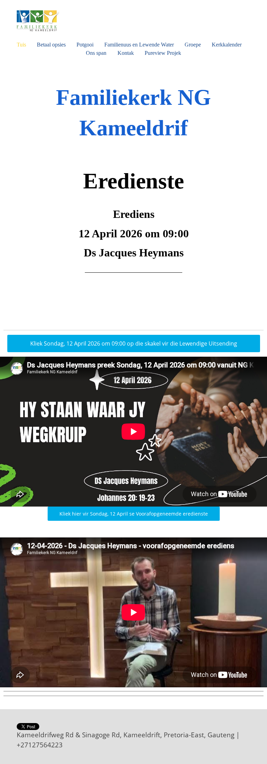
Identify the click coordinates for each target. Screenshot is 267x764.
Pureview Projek (163, 53)
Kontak (126, 53)
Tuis (21, 45)
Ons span (96, 53)
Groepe (193, 45)
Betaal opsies (51, 45)
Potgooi (85, 45)
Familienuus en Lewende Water (139, 45)
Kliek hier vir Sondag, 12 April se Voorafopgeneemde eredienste (133, 513)
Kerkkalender (227, 45)
